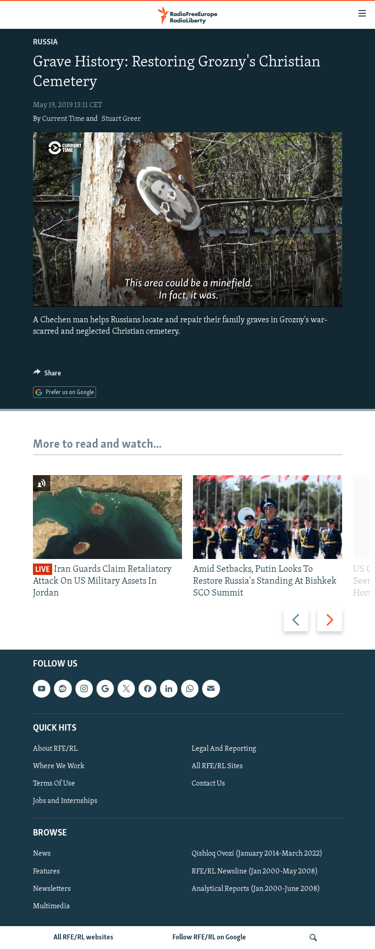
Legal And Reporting (224, 749)
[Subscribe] (211, 689)
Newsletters (52, 889)
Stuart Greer (121, 119)
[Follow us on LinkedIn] (168, 689)
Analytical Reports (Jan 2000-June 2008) (256, 889)
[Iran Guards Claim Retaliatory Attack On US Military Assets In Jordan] (107, 517)
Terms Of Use (54, 783)
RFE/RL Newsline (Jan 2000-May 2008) (255, 871)
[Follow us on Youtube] (41, 689)
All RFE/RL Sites (217, 766)
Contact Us (208, 783)
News (42, 854)
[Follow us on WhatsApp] (189, 689)
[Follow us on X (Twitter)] (126, 689)
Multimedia (51, 906)
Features (46, 871)
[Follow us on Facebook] (147, 689)
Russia (45, 42)
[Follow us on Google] (105, 689)
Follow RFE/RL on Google (209, 937)
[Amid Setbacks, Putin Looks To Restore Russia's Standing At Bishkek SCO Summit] (267, 517)
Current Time (63, 119)
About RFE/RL (55, 749)
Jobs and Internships (65, 801)
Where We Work (59, 766)
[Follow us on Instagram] (84, 689)
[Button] (47, 375)
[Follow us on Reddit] (62, 689)
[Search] (313, 937)
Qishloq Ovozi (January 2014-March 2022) (257, 854)
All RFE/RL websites (83, 937)
